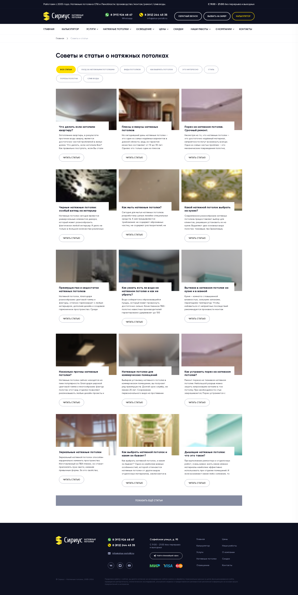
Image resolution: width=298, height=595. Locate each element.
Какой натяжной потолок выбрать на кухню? (207, 209)
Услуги (91, 29)
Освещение (144, 29)
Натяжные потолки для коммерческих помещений (139, 373)
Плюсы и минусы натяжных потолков (140, 128)
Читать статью (71, 157)
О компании (224, 29)
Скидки (178, 29)
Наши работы (199, 29)
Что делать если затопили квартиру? (77, 128)
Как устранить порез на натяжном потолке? (208, 373)
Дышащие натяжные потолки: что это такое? (205, 453)
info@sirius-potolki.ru (157, 18)
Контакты (245, 29)
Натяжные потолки (116, 29)
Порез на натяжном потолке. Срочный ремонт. (204, 128)
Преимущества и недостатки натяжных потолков (79, 289)
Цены (162, 29)
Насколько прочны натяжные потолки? (78, 373)
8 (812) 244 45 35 (156, 14)
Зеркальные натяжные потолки (80, 452)
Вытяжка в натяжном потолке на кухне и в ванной (206, 289)
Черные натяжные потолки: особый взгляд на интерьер (77, 209)
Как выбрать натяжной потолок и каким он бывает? (144, 453)
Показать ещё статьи (149, 500)
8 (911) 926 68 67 (121, 14)
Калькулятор (243, 16)
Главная (48, 29)
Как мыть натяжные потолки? (142, 207)
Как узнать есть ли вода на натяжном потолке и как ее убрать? (140, 291)
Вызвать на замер (217, 16)
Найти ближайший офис (167, 556)
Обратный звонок (188, 16)
